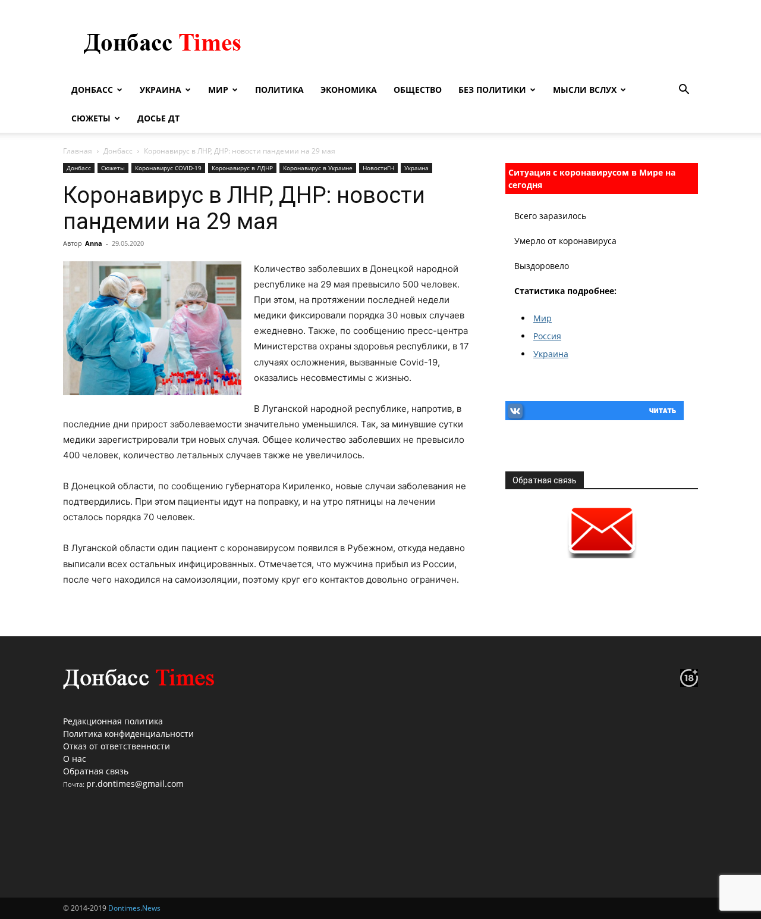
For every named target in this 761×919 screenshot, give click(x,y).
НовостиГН (378, 168)
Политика (279, 89)
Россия (547, 336)
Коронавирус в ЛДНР (242, 168)
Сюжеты (91, 118)
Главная (77, 151)
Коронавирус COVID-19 (168, 168)
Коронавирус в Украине (318, 168)
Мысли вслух (585, 89)
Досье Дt (158, 118)
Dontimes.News (134, 908)
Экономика (348, 89)
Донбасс (92, 89)
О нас (74, 758)
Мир (218, 89)
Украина (160, 89)
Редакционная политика (113, 721)
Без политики (492, 89)
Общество (418, 89)
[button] (683, 90)
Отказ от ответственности (116, 746)
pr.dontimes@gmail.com (135, 783)
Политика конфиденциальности (128, 733)
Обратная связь (95, 771)
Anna (93, 243)
